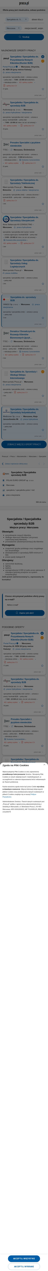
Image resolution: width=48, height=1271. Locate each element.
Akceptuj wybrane (24, 1267)
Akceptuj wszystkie (24, 1259)
